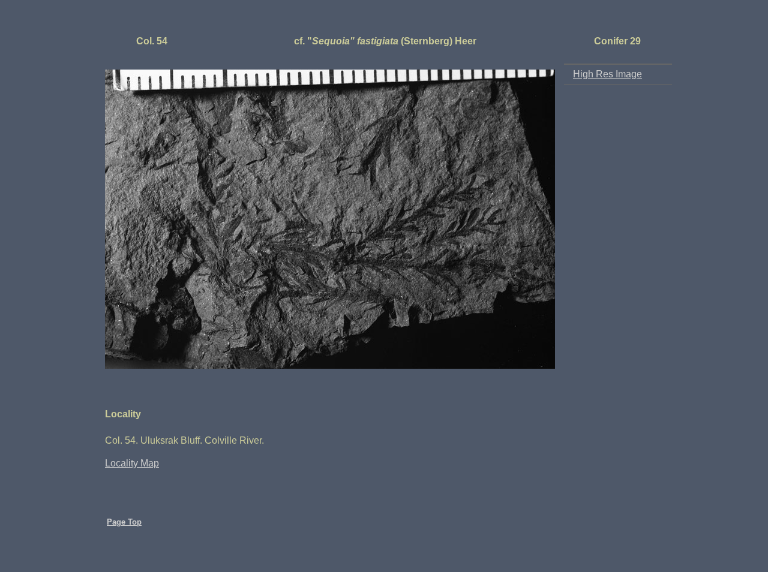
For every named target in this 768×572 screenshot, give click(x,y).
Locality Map (132, 463)
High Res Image (607, 74)
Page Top (124, 521)
